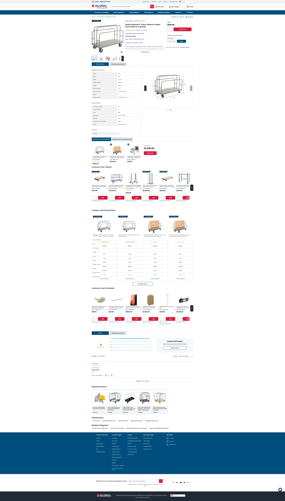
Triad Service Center (132, 449)
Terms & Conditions (139, 497)
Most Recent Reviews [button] (184, 356)
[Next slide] (191, 88)
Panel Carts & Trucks (110, 17)
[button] (185, 2)
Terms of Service (159, 484)
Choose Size (135, 150)
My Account (114, 441)
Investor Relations (100, 446)
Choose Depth (184, 179)
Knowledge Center (173, 1)
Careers (98, 441)
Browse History (145, 1)
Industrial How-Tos (147, 449)
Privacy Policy (151, 484)
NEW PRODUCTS (148, 12)
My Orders (114, 443)
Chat (160, 1)
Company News (99, 443)
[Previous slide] (145, 88)
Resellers (130, 443)
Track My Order (115, 446)
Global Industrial (129, 21)
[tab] (100, 64)
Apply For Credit (115, 452)
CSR (97, 449)
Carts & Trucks (100, 17)
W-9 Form (114, 460)
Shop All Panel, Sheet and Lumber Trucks (134, 33)
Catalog (165, 1)
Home (93, 17)
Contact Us (153, 1)
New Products (146, 443)
